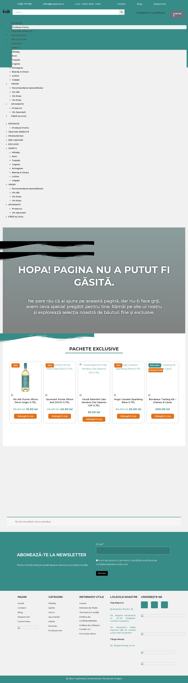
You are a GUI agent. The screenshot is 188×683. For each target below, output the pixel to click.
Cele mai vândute (22, 31)
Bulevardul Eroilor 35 (121, 609)
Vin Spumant (19, 112)
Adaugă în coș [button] (25, 416)
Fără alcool (19, 116)
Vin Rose (16, 96)
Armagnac (17, 67)
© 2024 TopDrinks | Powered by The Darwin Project (94, 678)
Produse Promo (20, 27)
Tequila (16, 59)
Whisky (16, 51)
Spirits (15, 47)
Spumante (17, 104)
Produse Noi (19, 35)
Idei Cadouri (18, 39)
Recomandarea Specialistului (27, 88)
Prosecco (17, 108)
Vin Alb (15, 92)
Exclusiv (16, 43)
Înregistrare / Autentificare (151, 12)
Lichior (15, 75)
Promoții (16, 23)
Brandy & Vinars (20, 71)
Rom (14, 55)
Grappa (16, 79)
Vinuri (15, 83)
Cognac (16, 63)
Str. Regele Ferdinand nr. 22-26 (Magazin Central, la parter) (122, 618)
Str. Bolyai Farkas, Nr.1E (122, 645)
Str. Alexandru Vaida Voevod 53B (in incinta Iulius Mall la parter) (122, 630)
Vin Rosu (16, 100)
